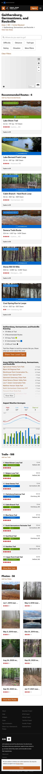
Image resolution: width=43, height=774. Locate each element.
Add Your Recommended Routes (11, 98)
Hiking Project (26, 717)
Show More (9, 396)
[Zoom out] (38, 70)
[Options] (38, 85)
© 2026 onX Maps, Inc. (16, 771)
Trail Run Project (27, 720)
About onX (5, 754)
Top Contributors (7, 723)
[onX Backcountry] (8, 2)
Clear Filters (6, 53)
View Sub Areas (7, 30)
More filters (29, 48)
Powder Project (26, 723)
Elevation (16, 48)
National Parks (26, 726)
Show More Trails (9, 568)
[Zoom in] (38, 67)
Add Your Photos (6, 579)
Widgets (4, 717)
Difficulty (6, 43)
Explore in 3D (7, 132)
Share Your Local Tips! (15, 354)
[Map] (21, 72)
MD (9, 25)
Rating (6, 48)
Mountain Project (27, 711)
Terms (26, 771)
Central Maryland (18, 25)
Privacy (31, 771)
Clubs (4, 720)
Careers (4, 757)
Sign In (34, 8)
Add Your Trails (6, 457)
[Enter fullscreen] (38, 59)
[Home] (11, 8)
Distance (18, 43)
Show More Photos (9, 700)
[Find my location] (38, 63)
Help (3, 714)
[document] (21, 765)
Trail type (30, 43)
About (4, 711)
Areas (4, 25)
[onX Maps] (6, 741)
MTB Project (26, 714)
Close (21, 768)
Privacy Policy (19, 763)
